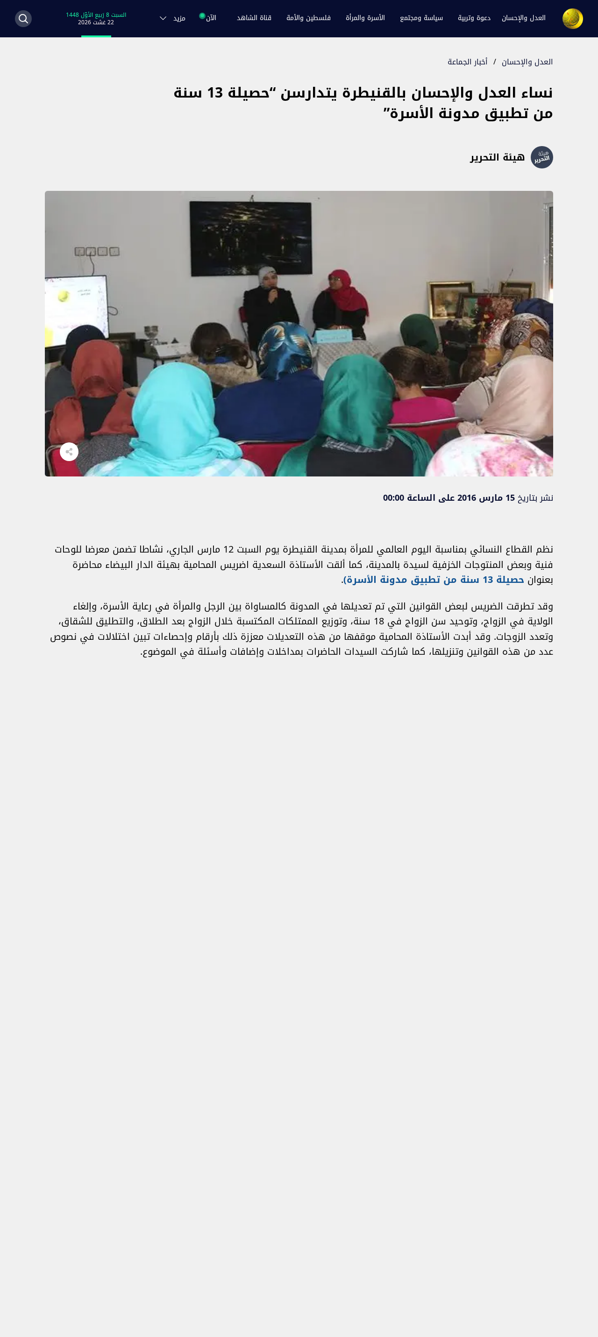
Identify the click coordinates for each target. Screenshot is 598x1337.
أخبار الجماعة (468, 62)
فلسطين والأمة (308, 18)
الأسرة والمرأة (365, 18)
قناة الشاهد (254, 18)
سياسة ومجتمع (421, 18)
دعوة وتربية (474, 18)
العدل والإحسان (524, 18)
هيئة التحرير (497, 157)
